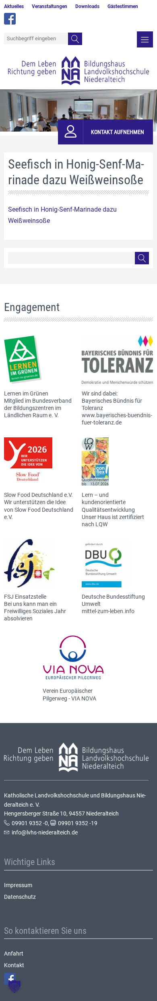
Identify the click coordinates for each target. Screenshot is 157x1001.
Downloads (87, 6)
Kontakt (14, 965)
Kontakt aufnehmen (117, 132)
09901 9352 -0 (30, 823)
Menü (145, 39)
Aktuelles (14, 6)
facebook (10, 19)
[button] (14, 986)
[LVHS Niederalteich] (78, 70)
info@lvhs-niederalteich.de (45, 832)
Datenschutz (20, 897)
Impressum (18, 885)
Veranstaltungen (49, 6)
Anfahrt (13, 953)
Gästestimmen (122, 6)
